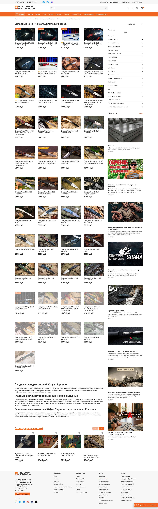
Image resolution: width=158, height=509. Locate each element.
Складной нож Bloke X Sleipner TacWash (91, 193)
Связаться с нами (137, 2)
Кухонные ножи (112, 57)
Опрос (78, 489)
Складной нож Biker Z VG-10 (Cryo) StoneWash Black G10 (93, 73)
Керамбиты (111, 71)
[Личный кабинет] (127, 8)
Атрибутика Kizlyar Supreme (116, 103)
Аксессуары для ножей (114, 96)
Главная (17, 19)
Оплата (50, 14)
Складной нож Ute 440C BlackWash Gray (46, 279)
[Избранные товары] (137, 8)
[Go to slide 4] (25, 39)
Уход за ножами (112, 85)
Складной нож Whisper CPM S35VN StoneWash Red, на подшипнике (70, 308)
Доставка (58, 14)
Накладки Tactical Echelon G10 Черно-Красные (47, 454)
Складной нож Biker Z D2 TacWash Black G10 (46, 193)
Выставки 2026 (80, 479)
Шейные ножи (112, 60)
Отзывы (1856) (76, 14)
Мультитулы (111, 82)
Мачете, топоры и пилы (127, 497)
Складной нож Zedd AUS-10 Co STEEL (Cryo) (24, 44)
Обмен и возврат (58, 489)
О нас (44, 14)
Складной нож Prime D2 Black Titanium (46, 250)
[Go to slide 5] (27, 39)
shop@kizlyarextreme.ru (24, 485)
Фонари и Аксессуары (127, 487)
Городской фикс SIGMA (116, 311)
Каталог (21, 14)
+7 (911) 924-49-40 (19, 2)
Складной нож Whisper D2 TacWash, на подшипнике (47, 162)
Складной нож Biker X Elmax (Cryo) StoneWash (70, 101)
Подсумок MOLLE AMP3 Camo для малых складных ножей (24, 455)
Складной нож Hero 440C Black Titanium (92, 279)
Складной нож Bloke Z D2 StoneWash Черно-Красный (93, 44)
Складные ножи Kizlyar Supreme (44, 19)
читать (141, 113)
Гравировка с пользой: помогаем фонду (122, 351)
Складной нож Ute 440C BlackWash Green (23, 279)
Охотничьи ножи (113, 50)
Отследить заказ (125, 2)
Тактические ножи (113, 43)
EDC (109, 89)
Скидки (38, 14)
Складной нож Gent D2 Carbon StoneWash (45, 132)
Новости (66, 14)
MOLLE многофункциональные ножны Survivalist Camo (92, 455)
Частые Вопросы (81, 487)
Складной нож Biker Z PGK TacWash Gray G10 (24, 73)
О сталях (111, 146)
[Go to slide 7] (32, 39)
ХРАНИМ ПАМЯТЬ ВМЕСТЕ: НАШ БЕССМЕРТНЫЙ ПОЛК (120, 434)
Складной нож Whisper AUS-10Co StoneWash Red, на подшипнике (24, 132)
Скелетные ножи (113, 64)
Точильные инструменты (106, 500)
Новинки (30, 14)
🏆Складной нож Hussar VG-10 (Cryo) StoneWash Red (47, 73)
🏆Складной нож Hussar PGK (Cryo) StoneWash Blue (70, 44)
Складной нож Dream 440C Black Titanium (24, 367)
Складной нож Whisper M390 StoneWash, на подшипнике (91, 308)
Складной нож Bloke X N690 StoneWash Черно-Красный (47, 44)
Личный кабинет (114, 2)
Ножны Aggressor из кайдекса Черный (67, 454)
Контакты (56, 492)
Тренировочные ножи (114, 53)
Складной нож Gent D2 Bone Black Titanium (70, 132)
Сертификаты (104, 2)
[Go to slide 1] (17, 39)
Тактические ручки (126, 489)
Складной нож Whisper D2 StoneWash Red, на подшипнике (24, 163)
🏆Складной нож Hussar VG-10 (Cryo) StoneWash (24, 101)
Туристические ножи (114, 46)
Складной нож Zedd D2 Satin (25, 249)
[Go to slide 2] (19, 39)
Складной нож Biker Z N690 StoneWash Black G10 (47, 101)
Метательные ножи (113, 75)
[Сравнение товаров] (132, 8)
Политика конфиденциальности (63, 487)
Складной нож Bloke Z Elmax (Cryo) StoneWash (48, 308)
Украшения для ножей (114, 92)
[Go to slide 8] (33, 97)
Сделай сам (111, 68)
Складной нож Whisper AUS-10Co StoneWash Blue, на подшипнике (93, 102)
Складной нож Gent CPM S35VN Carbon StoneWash (23, 338)
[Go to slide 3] (22, 39)
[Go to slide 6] (30, 39)
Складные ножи (27, 19)
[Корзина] (142, 8)
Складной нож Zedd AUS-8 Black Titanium (93, 221)
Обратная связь (22, 494)
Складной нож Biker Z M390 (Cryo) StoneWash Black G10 (93, 162)
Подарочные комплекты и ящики (118, 107)
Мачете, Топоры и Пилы (115, 78)
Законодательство (101, 14)
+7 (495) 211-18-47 (32, 2)
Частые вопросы (88, 14)
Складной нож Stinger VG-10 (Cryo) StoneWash (24, 308)
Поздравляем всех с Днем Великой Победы (124, 392)
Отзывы (78, 484)
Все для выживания (114, 100)
